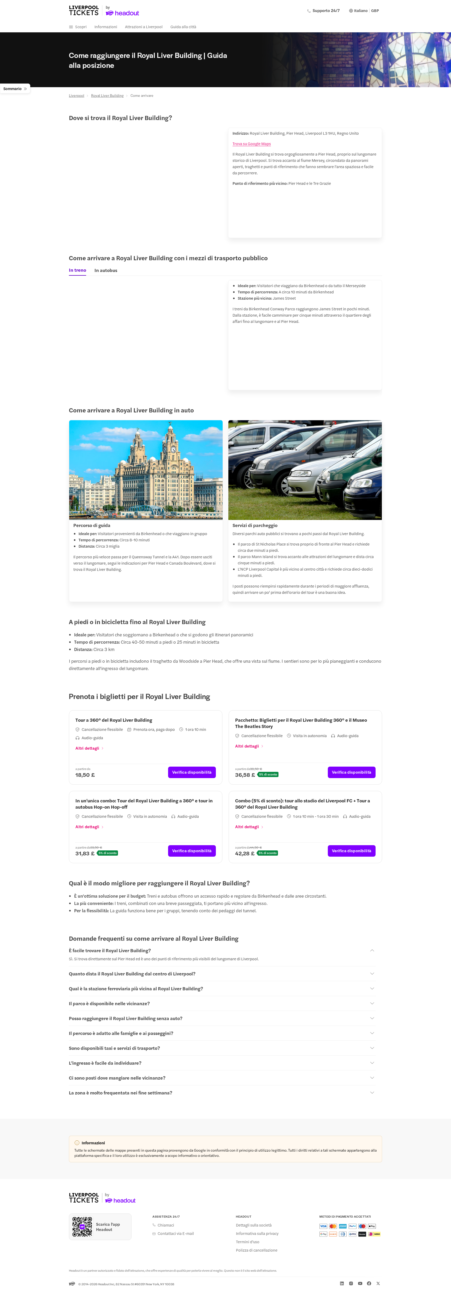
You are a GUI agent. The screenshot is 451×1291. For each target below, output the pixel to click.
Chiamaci (166, 1225)
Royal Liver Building (107, 95)
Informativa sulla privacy (257, 1233)
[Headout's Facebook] (369, 1283)
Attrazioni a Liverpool (144, 26)
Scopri (81, 26)
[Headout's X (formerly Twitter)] (378, 1283)
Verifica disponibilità (192, 772)
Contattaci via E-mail (176, 1233)
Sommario (12, 88)
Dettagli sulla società (254, 1225)
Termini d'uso (247, 1241)
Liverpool (76, 95)
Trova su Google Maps (252, 143)
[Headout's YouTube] (360, 1283)
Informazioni (105, 26)
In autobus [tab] (105, 270)
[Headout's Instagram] (351, 1283)
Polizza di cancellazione (256, 1250)
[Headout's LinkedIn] (342, 1283)
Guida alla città (183, 26)
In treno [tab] (77, 270)
